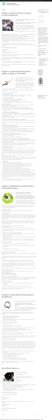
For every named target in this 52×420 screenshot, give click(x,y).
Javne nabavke (10, 0)
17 (38, 21)
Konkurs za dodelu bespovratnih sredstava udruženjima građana (18, 187)
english (45, 3)
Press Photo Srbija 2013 (10, 368)
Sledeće (35, 414)
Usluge (6, 0)
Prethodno (3, 414)
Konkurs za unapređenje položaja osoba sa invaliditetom (18, 296)
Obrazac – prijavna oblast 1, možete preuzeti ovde (9, 273)
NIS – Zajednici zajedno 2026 (42, 48)
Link (2, 67)
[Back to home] (12, 4)
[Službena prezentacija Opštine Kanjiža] (41, 81)
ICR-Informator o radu (27, 0)
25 (39, 22)
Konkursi (18, 75)
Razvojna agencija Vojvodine (43, 64)
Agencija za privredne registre (43, 58)
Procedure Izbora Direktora (37, 0)
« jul (38, 25)
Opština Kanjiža (16, 0)
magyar (41, 3)
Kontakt (21, 0)
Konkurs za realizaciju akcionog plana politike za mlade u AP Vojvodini (16, 72)
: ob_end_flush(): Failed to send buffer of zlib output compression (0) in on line (22, 419)
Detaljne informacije (5, 410)
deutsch (49, 3)
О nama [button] (3, 0)
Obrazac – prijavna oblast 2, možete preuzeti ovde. (9, 274)
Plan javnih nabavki (42, 63)
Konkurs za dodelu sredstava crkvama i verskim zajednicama (16, 14)
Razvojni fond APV (41, 65)
